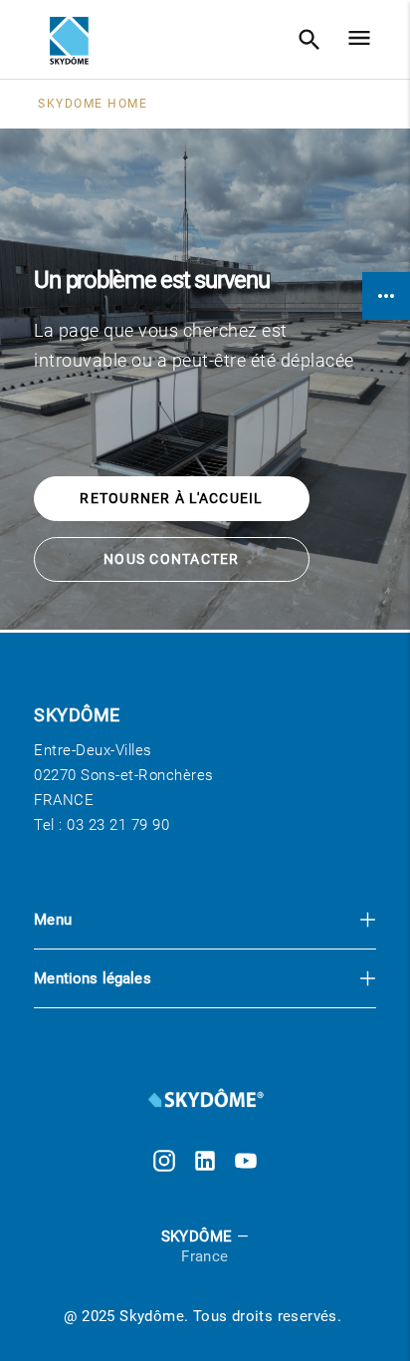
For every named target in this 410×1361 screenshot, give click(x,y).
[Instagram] (164, 1163)
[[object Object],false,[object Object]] (69, 40)
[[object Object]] (205, 1100)
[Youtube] (246, 1163)
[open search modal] (308, 40)
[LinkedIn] (205, 1163)
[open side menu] (353, 40)
